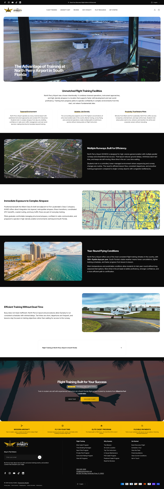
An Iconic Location (109, 448)
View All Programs (82, 458)
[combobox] (155, 2)
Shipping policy (22, 485)
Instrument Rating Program (84, 455)
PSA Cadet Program (110, 455)
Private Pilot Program (82, 453)
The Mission (107, 445)
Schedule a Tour (136, 448)
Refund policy (39, 485)
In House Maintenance (111, 453)
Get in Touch (135, 458)
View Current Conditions (139, 455)
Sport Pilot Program (82, 450)
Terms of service (14, 485)
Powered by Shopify (23, 482)
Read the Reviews (109, 461)
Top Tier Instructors (110, 450)
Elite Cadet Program (82, 445)
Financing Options (137, 453)
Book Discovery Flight (138, 445)
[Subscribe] (39, 457)
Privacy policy (7, 485)
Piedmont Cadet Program (111, 458)
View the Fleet (135, 450)
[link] (90, 473)
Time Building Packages (83, 448)
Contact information (31, 485)
